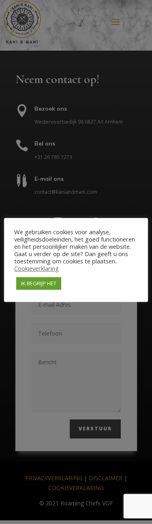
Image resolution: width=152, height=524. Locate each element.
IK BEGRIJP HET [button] (38, 283)
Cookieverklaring (36, 268)
